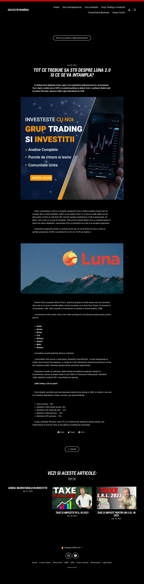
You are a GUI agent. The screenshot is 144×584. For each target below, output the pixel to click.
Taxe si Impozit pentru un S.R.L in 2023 (116, 514)
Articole (73, 449)
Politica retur (57, 563)
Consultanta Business (98, 12)
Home (56, 7)
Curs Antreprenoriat (72, 7)
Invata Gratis (118, 12)
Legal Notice (107, 563)
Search (34, 563)
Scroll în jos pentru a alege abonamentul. (72, 38)
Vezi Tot (72, 478)
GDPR (66, 563)
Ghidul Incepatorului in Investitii (27, 488)
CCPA (72, 563)
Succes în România (18, 10)
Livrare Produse (45, 563)
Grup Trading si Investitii (113, 7)
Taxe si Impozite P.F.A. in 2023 (72, 512)
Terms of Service (82, 563)
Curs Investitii (91, 7)
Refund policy (96, 563)
